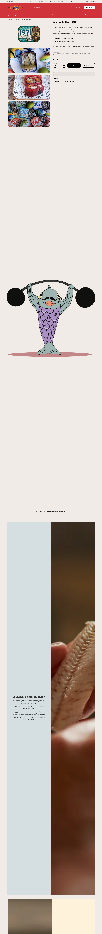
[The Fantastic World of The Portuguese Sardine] (15, 7)
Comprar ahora (88, 65)
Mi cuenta (79, 7)
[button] (89, 7)
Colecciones (17, 19)
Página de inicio (10, 19)
